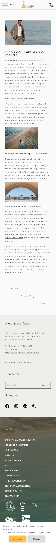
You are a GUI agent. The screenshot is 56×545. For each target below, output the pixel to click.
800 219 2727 (25, 362)
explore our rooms (14, 238)
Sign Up (46, 385)
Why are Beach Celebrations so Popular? (24, 53)
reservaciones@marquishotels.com (22, 352)
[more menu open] (5, 5)
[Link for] (26, 520)
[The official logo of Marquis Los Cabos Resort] (28, 4)
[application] (28, 533)
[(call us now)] (51, 4)
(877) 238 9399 (25, 346)
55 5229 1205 (24, 349)
